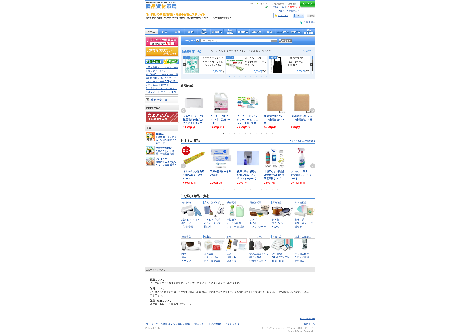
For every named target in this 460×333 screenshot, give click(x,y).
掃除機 (207, 226)
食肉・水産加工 (303, 257)
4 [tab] (240, 134)
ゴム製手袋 (187, 226)
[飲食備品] (243, 31)
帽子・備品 (255, 257)
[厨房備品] (216, 31)
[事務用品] (295, 31)
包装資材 (209, 236)
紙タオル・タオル (190, 219)
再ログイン (309, 324)
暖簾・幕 (231, 257)
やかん (275, 226)
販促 (229, 236)
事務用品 (277, 236)
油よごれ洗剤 (234, 223)
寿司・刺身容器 (212, 260)
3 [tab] (234, 134)
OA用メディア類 (280, 257)
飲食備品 (186, 236)
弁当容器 (208, 253)
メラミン (186, 260)
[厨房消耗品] (203, 31)
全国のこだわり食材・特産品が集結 (165, 152)
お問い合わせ (232, 324)
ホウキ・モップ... (213, 223)
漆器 (183, 257)
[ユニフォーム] (282, 31)
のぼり (230, 253)
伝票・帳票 (278, 260)
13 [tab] (277, 189)
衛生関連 (186, 202)
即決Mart (160, 134)
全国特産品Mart (164, 147)
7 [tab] (256, 134)
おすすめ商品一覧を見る (303, 140)
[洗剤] (190, 31)
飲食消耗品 (301, 202)
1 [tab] (224, 134)
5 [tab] (245, 134)
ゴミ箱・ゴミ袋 (212, 219)
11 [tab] (267, 189)
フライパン (278, 223)
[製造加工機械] (308, 31)
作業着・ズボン (257, 260)
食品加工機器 (302, 253)
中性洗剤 (231, 219)
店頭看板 (231, 260)
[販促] (269, 31)
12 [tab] (272, 189)
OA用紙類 (277, 253)
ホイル (252, 223)
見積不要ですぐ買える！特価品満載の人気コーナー (166, 140)
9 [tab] (267, 134)
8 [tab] (261, 134)
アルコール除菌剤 (236, 226)
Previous (183, 110)
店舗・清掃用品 (212, 202)
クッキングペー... (258, 226)
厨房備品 (277, 202)
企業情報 (165, 324)
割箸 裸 (299, 219)
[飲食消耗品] (229, 31)
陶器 (183, 253)
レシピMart (161, 158)
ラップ (252, 219)
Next (312, 110)
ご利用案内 (309, 22)
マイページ (152, 324)
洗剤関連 (231, 202)
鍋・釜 (275, 219)
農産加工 (299, 260)
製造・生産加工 (303, 236)
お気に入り (283, 15)
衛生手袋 (186, 223)
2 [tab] (229, 134)
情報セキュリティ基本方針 (208, 324)
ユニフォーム (257, 236)
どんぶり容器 (211, 257)
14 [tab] (283, 189)
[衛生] (164, 31)
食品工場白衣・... (258, 253)
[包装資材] (256, 31)
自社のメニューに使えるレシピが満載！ (166, 163)
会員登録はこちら (284, 7)
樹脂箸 (298, 226)
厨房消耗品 (255, 202)
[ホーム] (151, 31)
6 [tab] (250, 134)
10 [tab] (272, 134)
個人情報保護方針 (182, 324)
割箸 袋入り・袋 (304, 223)
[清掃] (177, 31)
